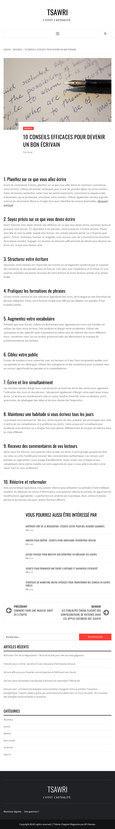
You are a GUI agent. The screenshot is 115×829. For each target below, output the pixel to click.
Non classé (9, 740)
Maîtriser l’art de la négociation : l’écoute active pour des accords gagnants (65, 526)
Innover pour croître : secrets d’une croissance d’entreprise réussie (61, 540)
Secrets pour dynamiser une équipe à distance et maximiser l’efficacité (62, 568)
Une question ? (31, 811)
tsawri (57, 12)
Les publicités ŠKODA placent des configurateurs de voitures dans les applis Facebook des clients (81, 612)
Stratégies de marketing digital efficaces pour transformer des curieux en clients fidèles (68, 584)
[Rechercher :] (41, 637)
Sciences (8, 747)
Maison (7, 733)
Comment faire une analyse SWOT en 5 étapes (33, 610)
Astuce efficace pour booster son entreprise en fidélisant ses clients (61, 554)
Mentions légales (12, 811)
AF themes (89, 824)
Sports (7, 754)
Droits (7, 726)
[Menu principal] (57, 33)
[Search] (105, 33)
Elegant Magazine (70, 824)
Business (28, 128)
